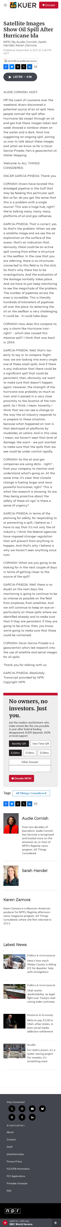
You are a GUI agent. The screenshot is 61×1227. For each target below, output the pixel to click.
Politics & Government (41, 955)
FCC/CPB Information (18, 1169)
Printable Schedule (17, 1183)
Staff (9, 1147)
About (10, 1132)
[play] (5, 1222)
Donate (50, 5)
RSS (9, 1191)
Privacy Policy (14, 1161)
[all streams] (56, 1222)
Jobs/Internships (15, 1154)
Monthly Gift (19, 743)
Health (31, 1044)
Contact (11, 1139)
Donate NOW (23, 778)
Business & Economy (40, 1015)
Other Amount (30, 762)
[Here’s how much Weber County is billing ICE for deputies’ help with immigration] (14, 961)
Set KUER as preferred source (22, 61)
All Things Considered (31, 793)
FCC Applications (16, 1176)
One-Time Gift (41, 743)
